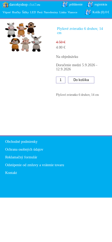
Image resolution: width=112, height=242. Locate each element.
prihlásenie (76, 4)
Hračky (16, 12)
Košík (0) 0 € (100, 12)
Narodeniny (51, 12)
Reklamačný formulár (21, 157)
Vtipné (7, 12)
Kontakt (11, 173)
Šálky (25, 12)
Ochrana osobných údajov (24, 149)
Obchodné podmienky (21, 142)
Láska (62, 12)
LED (33, 12)
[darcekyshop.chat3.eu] (4, 7)
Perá (39, 12)
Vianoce (72, 12)
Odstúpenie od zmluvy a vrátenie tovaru (34, 165)
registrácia (101, 4)
